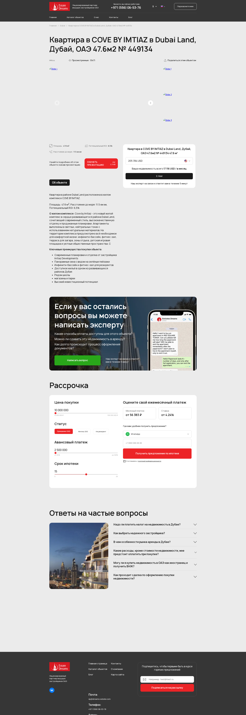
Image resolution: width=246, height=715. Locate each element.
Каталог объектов (75, 17)
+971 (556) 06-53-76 (126, 8)
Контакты (113, 17)
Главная (53, 17)
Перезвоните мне (185, 6)
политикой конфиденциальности (149, 461)
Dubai (62, 25)
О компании (117, 669)
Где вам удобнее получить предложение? (144, 426)
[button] (150, 102)
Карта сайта (117, 674)
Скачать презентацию (101, 163)
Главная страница (97, 663)
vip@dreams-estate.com (99, 699)
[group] (103, 103)
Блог (130, 17)
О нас (96, 17)
